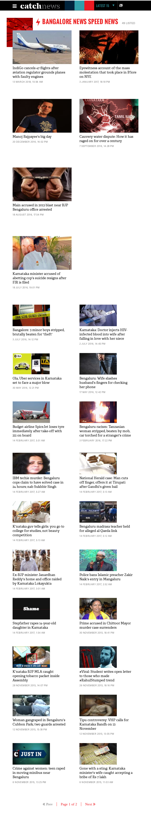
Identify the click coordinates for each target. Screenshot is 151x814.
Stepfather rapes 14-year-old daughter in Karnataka (34, 625)
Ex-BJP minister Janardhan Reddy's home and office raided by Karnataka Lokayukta (37, 579)
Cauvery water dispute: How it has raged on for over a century (106, 139)
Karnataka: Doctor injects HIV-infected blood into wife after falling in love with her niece (103, 334)
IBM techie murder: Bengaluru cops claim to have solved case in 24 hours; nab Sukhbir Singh (38, 482)
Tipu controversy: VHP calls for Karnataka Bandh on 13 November (104, 724)
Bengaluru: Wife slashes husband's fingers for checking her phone (103, 382)
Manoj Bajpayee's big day (32, 137)
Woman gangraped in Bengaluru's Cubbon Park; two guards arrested (39, 722)
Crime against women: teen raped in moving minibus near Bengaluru (39, 772)
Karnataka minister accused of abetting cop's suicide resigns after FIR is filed (39, 278)
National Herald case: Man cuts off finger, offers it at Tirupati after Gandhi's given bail (103, 482)
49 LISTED (128, 23)
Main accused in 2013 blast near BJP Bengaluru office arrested (40, 207)
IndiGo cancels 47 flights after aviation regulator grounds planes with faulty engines (39, 72)
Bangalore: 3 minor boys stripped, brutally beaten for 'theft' (38, 332)
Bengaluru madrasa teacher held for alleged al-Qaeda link (104, 528)
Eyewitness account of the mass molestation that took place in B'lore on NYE (107, 72)
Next (88, 804)
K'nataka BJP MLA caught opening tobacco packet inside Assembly (36, 676)
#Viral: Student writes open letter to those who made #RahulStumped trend (105, 676)
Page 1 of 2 (69, 804)
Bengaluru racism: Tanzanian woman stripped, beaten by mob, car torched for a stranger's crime (105, 431)
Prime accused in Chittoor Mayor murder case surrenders (105, 625)
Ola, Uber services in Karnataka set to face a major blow (37, 380)
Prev (49, 804)
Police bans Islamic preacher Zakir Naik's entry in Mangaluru (106, 577)
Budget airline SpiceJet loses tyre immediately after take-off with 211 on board (38, 431)
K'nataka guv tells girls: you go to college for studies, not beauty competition (38, 530)
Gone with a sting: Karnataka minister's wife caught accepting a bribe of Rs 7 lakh (106, 772)
